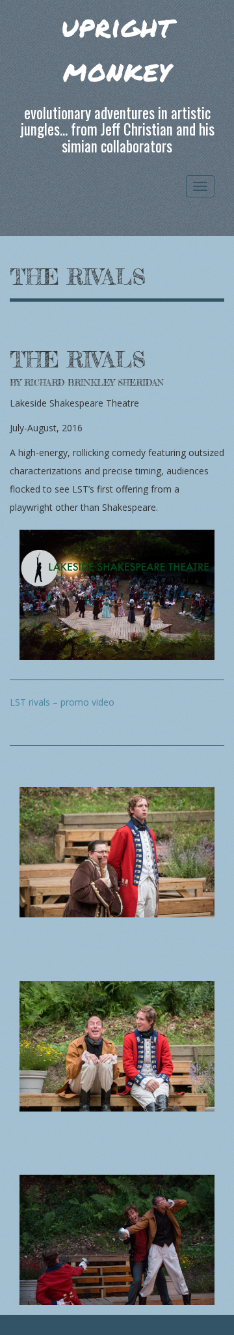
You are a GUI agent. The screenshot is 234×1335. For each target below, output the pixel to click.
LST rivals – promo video (62, 702)
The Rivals (78, 277)
